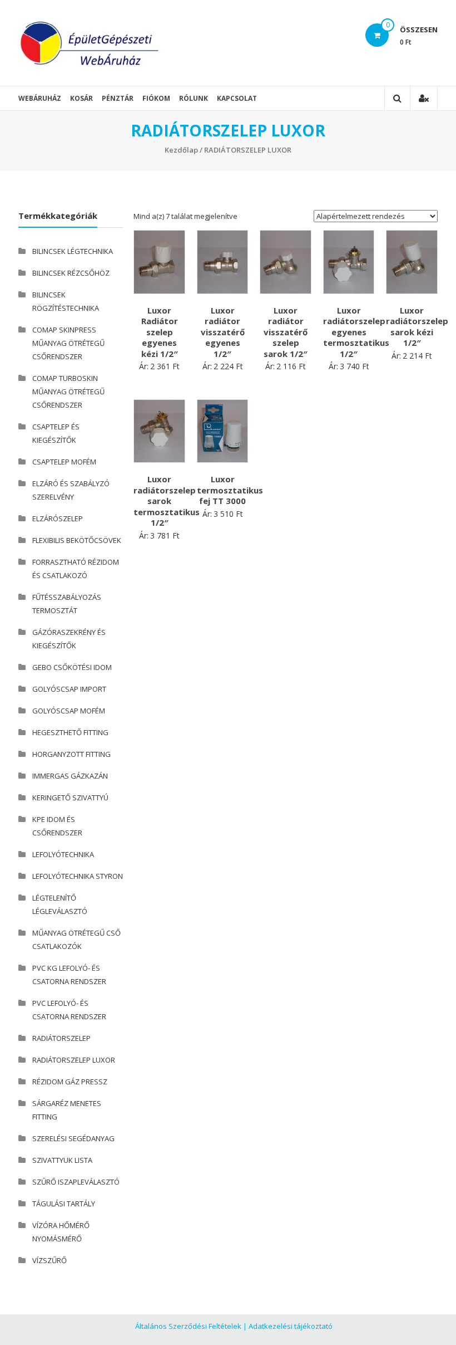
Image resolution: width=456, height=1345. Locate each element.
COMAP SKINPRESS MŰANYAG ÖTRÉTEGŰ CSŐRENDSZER (68, 343)
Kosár (81, 98)
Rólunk (193, 98)
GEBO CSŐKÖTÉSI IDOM (72, 667)
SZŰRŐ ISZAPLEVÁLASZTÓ (76, 1182)
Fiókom (156, 98)
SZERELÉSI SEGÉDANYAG (73, 1138)
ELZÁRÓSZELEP (57, 518)
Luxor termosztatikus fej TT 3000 (230, 489)
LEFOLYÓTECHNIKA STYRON (77, 876)
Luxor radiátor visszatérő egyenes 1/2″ (223, 332)
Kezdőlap (181, 150)
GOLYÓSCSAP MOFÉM (68, 711)
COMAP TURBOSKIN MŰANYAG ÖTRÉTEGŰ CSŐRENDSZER (68, 391)
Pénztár (117, 98)
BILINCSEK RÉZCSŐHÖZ (71, 273)
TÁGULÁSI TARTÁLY (63, 1204)
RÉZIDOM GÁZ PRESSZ (69, 1082)
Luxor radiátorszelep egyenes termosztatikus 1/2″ (356, 332)
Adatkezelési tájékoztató (291, 1326)
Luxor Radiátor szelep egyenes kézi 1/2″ (159, 332)
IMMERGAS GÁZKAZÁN (70, 776)
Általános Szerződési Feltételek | (191, 1326)
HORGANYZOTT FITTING (71, 754)
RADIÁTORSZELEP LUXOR (73, 1060)
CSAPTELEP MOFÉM (64, 462)
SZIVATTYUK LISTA (62, 1160)
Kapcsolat (237, 98)
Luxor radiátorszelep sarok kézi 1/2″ (417, 327)
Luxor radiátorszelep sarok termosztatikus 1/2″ (166, 500)
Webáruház (39, 98)
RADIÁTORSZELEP (61, 1038)
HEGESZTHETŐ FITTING (70, 732)
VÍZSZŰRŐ (49, 1260)
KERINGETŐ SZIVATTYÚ (70, 798)
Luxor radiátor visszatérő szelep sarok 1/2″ (286, 332)
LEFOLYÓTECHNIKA (63, 854)
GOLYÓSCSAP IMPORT (69, 689)
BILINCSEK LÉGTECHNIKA (72, 251)
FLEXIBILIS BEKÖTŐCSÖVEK (76, 540)
